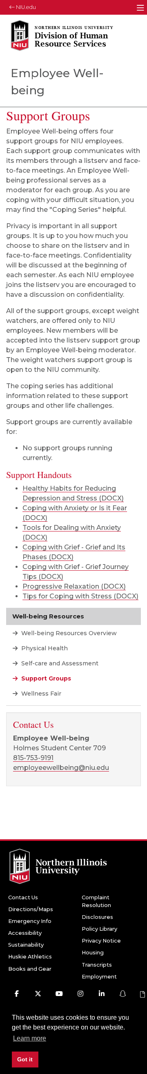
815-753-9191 (33, 758)
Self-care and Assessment (59, 663)
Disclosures (97, 917)
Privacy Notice (101, 941)
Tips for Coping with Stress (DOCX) (80, 596)
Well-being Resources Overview (68, 633)
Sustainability (26, 945)
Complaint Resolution (96, 901)
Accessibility (25, 933)
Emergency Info (29, 921)
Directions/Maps (30, 909)
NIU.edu (25, 7)
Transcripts (97, 965)
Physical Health (44, 648)
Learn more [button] (29, 1038)
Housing (93, 952)
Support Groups (45, 678)
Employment (99, 977)
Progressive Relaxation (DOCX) (74, 586)
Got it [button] (25, 1059)
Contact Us (23, 897)
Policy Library (99, 929)
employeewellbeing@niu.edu (61, 768)
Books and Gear (29, 969)
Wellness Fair (40, 693)
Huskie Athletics (30, 957)
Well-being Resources (48, 616)
